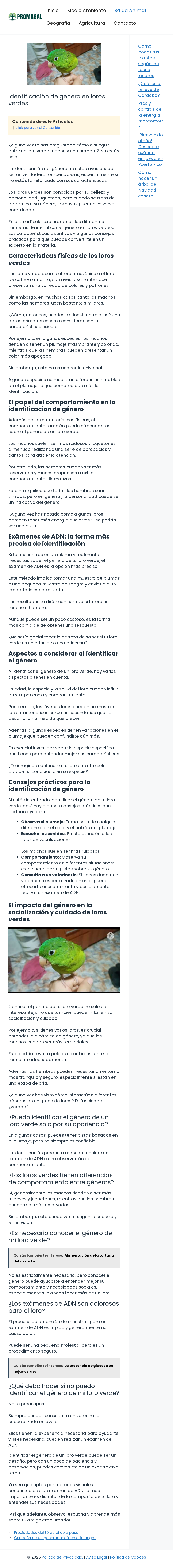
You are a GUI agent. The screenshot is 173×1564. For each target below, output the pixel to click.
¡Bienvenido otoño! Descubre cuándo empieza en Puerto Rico (150, 149)
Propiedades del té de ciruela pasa (46, 1532)
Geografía (58, 23)
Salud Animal (130, 10)
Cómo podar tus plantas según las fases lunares (148, 60)
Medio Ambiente (86, 10)
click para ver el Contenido (37, 127)
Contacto (125, 23)
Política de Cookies (128, 1557)
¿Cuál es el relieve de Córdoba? (149, 89)
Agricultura (92, 23)
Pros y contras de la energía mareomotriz (151, 115)
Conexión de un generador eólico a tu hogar (55, 1537)
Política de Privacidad (62, 1557)
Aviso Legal (96, 1557)
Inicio (52, 10)
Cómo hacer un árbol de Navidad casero (147, 184)
